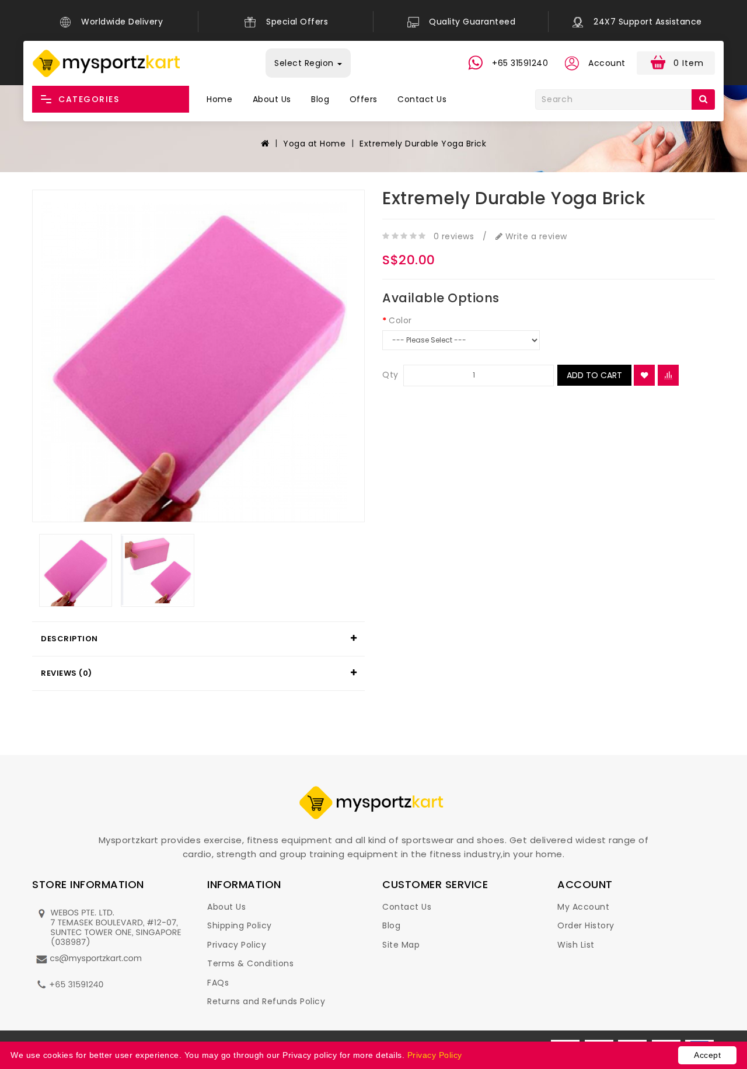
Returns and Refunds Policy (266, 1001)
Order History (586, 925)
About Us (272, 99)
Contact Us (421, 99)
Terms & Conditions (250, 963)
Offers (364, 99)
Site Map (401, 945)
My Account (583, 907)
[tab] (198, 639)
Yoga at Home (314, 143)
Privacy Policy (236, 945)
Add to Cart (594, 375)
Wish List (576, 945)
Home (219, 99)
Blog (320, 99)
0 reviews (454, 236)
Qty (390, 374)
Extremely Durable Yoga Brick (422, 143)
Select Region (305, 63)
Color (400, 320)
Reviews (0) (66, 673)
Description (69, 638)
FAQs (218, 982)
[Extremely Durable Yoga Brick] (198, 356)
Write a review (534, 236)
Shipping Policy (239, 925)
